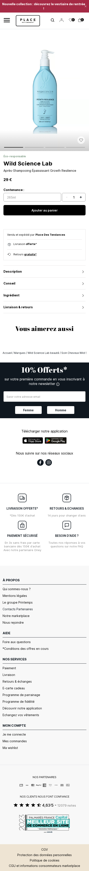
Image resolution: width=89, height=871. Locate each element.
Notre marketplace (16, 616)
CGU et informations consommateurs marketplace (44, 866)
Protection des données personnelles (44, 855)
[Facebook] (40, 462)
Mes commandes (15, 741)
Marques (19, 352)
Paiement (9, 668)
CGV (44, 849)
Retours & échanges (17, 681)
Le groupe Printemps (18, 602)
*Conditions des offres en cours (26, 648)
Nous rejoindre (13, 622)
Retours (25, 254)
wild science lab (27, 163)
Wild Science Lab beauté (43, 352)
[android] (56, 440)
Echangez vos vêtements (21, 715)
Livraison (9, 675)
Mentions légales (15, 596)
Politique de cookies (44, 860)
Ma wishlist (10, 748)
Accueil (7, 352)
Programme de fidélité (19, 701)
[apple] (32, 440)
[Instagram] (48, 462)
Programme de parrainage (21, 695)
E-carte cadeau (14, 688)
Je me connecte (14, 734)
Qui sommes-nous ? (17, 589)
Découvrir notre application (22, 708)
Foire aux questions (17, 642)
